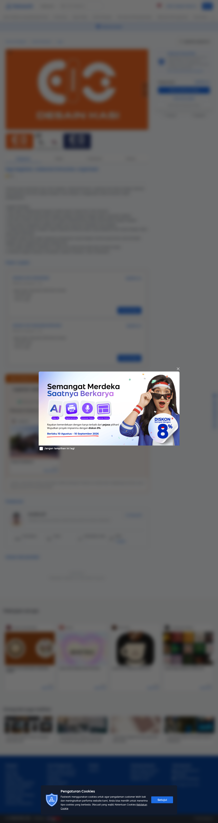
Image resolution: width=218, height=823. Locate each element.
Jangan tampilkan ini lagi (59, 448)
